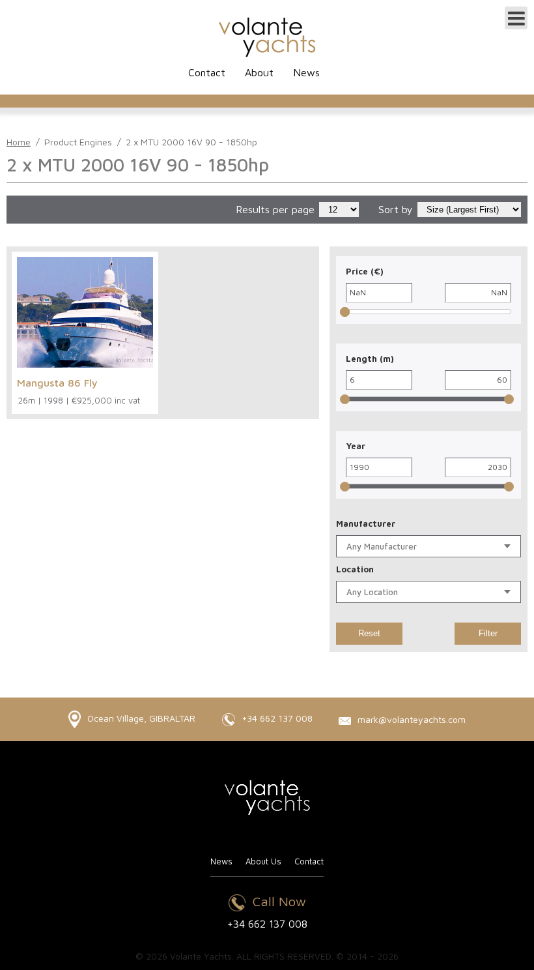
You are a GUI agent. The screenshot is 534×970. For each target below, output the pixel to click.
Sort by (395, 209)
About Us (263, 861)
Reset (369, 633)
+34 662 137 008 (276, 718)
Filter (488, 633)
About (259, 72)
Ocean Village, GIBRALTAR (140, 718)
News (306, 72)
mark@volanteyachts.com (410, 719)
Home (19, 141)
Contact (206, 72)
